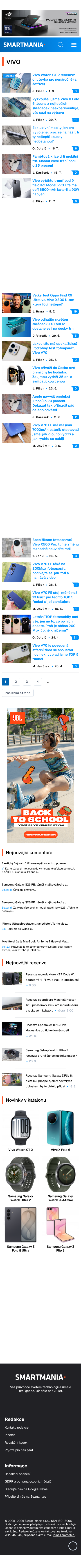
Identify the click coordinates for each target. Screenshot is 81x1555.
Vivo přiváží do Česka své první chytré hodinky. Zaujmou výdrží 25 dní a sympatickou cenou (53, 374)
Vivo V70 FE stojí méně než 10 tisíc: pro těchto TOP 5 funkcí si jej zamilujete (54, 597)
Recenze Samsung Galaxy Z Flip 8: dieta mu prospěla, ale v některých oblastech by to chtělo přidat (49, 1081)
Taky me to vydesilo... (17, 929)
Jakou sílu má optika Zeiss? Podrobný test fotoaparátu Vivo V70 (55, 348)
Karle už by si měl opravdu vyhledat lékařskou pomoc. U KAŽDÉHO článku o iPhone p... (38, 870)
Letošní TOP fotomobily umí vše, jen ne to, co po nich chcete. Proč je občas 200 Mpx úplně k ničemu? (55, 623)
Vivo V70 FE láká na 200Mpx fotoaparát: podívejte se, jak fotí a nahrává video (50, 571)
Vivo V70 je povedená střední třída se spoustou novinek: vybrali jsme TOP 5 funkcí (55, 652)
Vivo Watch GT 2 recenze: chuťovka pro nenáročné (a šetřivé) (54, 79)
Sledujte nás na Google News (26, 1489)
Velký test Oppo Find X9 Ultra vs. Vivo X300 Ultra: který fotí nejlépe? (53, 299)
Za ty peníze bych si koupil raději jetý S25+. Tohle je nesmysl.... (40, 909)
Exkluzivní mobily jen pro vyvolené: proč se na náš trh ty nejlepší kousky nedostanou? (55, 134)
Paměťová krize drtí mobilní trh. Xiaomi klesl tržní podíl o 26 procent (55, 161)
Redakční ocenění (17, 1474)
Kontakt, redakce (17, 1427)
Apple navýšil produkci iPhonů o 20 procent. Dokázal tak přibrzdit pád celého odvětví (53, 403)
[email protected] (64, 1535)
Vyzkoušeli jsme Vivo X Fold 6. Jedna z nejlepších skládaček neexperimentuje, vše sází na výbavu (55, 106)
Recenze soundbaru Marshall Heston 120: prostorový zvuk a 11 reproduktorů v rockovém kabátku (52, 1005)
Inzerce (10, 1435)
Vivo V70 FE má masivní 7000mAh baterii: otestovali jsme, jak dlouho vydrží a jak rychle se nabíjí (55, 432)
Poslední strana (18, 693)
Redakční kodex (16, 1443)
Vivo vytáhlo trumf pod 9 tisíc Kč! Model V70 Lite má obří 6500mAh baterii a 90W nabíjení (55, 187)
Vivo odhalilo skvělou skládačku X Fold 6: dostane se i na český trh (53, 324)
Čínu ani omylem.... (19, 890)
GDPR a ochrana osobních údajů (28, 1481)
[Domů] (24, 44)
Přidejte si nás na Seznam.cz (26, 1497)
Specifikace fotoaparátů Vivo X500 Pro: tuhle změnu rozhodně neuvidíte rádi (55, 544)
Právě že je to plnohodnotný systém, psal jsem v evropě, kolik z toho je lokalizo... (37, 948)
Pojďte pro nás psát (19, 1450)
